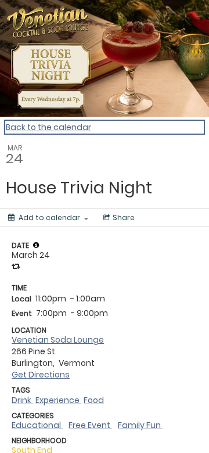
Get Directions (41, 374)
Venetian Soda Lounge (58, 340)
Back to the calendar (48, 127)
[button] (36, 245)
